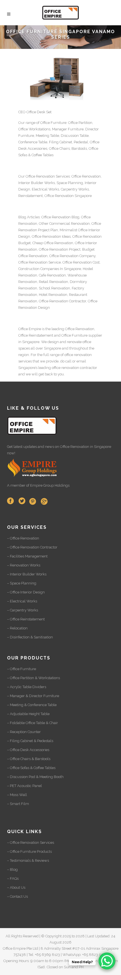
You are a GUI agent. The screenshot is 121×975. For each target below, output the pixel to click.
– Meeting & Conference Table (32, 705)
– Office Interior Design (26, 592)
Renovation (64, 196)
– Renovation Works (23, 565)
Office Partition (80, 123)
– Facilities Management (27, 556)
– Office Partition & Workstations (33, 678)
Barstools (79, 148)
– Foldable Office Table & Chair (32, 723)
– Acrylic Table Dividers (26, 687)
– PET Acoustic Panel (24, 786)
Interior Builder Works (36, 183)
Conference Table (32, 142)
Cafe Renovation (52, 275)
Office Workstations (34, 129)
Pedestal (81, 142)
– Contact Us (17, 896)
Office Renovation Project (59, 249)
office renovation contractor (74, 368)
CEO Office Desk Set (34, 112)
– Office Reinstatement (26, 619)
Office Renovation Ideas (51, 236)
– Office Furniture (21, 669)
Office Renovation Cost (81, 262)
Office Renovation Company (72, 256)
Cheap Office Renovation (52, 243)
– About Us (16, 887)
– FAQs (13, 878)
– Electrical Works (22, 601)
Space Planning (70, 183)
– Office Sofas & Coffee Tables (31, 768)
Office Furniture (53, 123)
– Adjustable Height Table (28, 714)
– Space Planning (21, 583)
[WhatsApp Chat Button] (106, 961)
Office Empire (29, 329)
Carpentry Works (75, 189)
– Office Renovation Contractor (32, 547)
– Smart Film (18, 804)
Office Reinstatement (35, 335)
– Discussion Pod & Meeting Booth (35, 777)
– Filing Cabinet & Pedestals (30, 741)
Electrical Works (45, 189)
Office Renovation (40, 176)
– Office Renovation (23, 538)
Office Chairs (59, 148)
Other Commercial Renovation (64, 223)
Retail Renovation (53, 282)
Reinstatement (30, 196)
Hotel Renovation (53, 294)
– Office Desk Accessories (28, 750)
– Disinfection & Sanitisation (30, 637)
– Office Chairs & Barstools (28, 759)
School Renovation (54, 288)
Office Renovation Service (39, 262)
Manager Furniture (68, 129)
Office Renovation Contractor (62, 301)
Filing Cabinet (60, 142)
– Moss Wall (17, 795)
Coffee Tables (42, 155)
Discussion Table (75, 135)
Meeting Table (47, 135)
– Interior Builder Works (26, 574)
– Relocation (17, 628)
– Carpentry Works (22, 610)
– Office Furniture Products (29, 851)
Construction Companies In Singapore (49, 269)
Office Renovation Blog (60, 217)
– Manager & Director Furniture (33, 696)
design (53, 342)
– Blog (12, 869)
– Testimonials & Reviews (28, 860)
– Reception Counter (24, 732)
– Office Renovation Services (30, 842)
